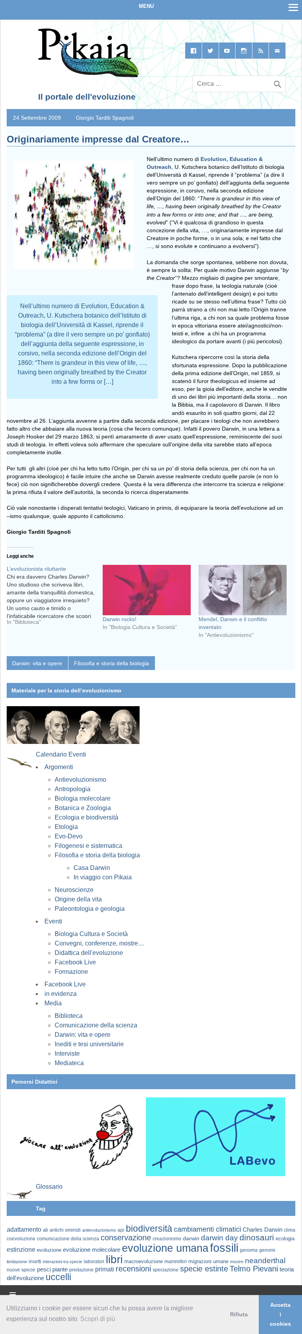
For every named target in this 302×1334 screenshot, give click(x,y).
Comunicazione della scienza (96, 1025)
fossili (224, 1247)
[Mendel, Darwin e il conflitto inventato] (243, 590)
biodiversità (149, 1228)
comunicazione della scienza (68, 1238)
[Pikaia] (87, 75)
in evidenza (60, 993)
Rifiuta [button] (239, 1314)
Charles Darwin (262, 1230)
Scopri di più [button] (97, 1318)
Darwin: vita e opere (37, 663)
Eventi (53, 921)
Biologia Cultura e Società (91, 934)
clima (289, 1230)
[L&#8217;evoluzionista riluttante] (55, 598)
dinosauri (256, 1237)
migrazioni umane (208, 1261)
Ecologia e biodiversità (86, 817)
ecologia (285, 1238)
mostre (236, 1261)
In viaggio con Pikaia (103, 877)
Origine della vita (78, 899)
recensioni (133, 1268)
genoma (249, 1250)
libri (114, 1259)
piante (60, 1269)
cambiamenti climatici (207, 1229)
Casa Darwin (92, 867)
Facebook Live (75, 962)
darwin (191, 1238)
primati (104, 1269)
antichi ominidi (65, 1230)
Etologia (66, 826)
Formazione (71, 971)
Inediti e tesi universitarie (89, 1044)
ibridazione (17, 1261)
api (121, 1230)
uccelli (58, 1277)
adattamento (24, 1229)
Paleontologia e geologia (90, 908)
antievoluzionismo (99, 1230)
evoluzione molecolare (91, 1249)
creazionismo (167, 1238)
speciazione (166, 1270)
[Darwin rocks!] (147, 590)
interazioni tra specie (62, 1261)
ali (45, 1230)
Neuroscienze (74, 889)
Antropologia (72, 789)
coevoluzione (21, 1238)
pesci (44, 1269)
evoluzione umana (165, 1248)
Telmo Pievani (254, 1268)
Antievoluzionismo (80, 779)
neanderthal (265, 1260)
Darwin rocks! (119, 619)
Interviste (67, 1053)
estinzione (21, 1249)
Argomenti (58, 767)
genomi (267, 1250)
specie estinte (204, 1268)
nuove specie (21, 1269)
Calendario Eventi (61, 754)
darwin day (219, 1238)
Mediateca (69, 1063)
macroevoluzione (143, 1261)
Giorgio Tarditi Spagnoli (105, 118)
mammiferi (175, 1261)
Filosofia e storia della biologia (111, 663)
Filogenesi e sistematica (88, 845)
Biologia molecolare (82, 798)
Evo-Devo (69, 836)
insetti (35, 1261)
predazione (81, 1269)
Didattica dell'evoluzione (89, 952)
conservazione (126, 1237)
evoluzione (49, 1250)
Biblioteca (69, 1015)
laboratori (94, 1261)
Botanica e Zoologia (83, 808)
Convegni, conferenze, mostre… (99, 943)
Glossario (49, 1186)
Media (53, 1003)
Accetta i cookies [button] (280, 1314)
